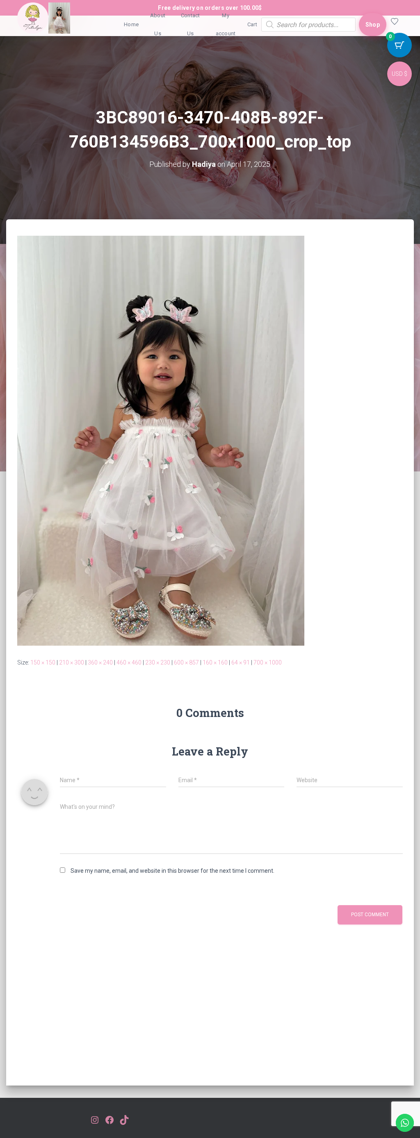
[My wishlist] (394, 24)
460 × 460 (129, 662)
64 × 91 (240, 662)
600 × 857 (186, 662)
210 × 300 (71, 662)
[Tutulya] (43, 25)
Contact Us (190, 24)
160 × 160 (215, 662)
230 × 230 (157, 662)
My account (226, 24)
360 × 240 (100, 662)
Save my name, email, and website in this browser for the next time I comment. (172, 870)
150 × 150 (42, 662)
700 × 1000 (267, 662)
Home (131, 24)
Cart (252, 24)
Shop (372, 24)
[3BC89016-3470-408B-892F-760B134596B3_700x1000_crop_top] (160, 440)
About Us (157, 24)
